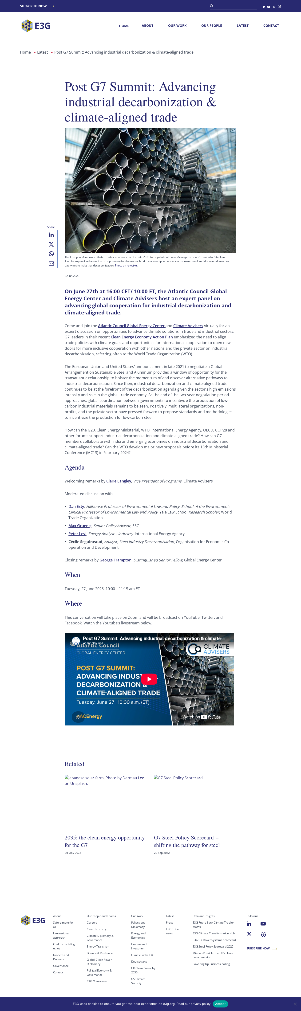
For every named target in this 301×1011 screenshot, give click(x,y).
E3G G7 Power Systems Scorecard (214, 940)
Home (124, 26)
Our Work (177, 25)
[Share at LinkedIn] (51, 235)
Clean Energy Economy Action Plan (142, 337)
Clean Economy (97, 929)
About (147, 25)
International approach (61, 935)
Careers (92, 923)
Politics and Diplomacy (138, 925)
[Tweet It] (51, 244)
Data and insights (204, 916)
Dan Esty (76, 506)
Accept (220, 1004)
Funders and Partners (61, 957)
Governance (61, 966)
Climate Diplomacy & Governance (100, 938)
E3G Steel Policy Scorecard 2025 (213, 946)
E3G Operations (97, 981)
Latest (243, 25)
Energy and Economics (138, 935)
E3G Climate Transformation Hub (214, 933)
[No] (295, 1004)
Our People (211, 25)
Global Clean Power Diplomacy (99, 962)
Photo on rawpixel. (126, 265)
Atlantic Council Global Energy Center (132, 325)
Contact (271, 25)
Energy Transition (98, 946)
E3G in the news (172, 931)
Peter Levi (77, 533)
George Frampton (115, 560)
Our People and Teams (101, 916)
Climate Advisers (188, 325)
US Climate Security (138, 981)
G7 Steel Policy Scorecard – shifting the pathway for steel (187, 841)
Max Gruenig (79, 525)
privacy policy (200, 1004)
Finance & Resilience (100, 953)
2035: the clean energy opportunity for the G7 (105, 841)
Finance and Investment (139, 946)
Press (169, 923)
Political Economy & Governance (99, 972)
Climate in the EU (142, 955)
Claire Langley (118, 481)
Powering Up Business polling (211, 964)
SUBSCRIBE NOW (33, 6)
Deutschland (139, 962)
